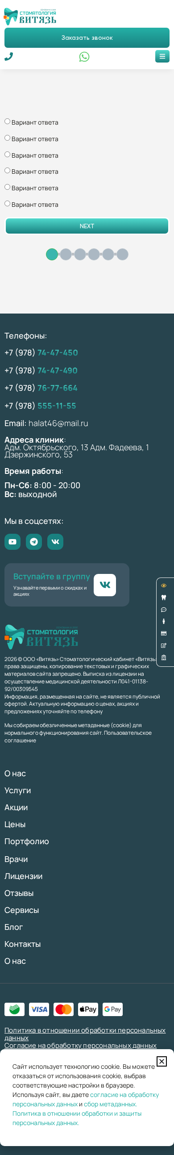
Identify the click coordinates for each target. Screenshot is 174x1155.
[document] (87, 577)
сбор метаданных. (110, 1104)
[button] (161, 1061)
